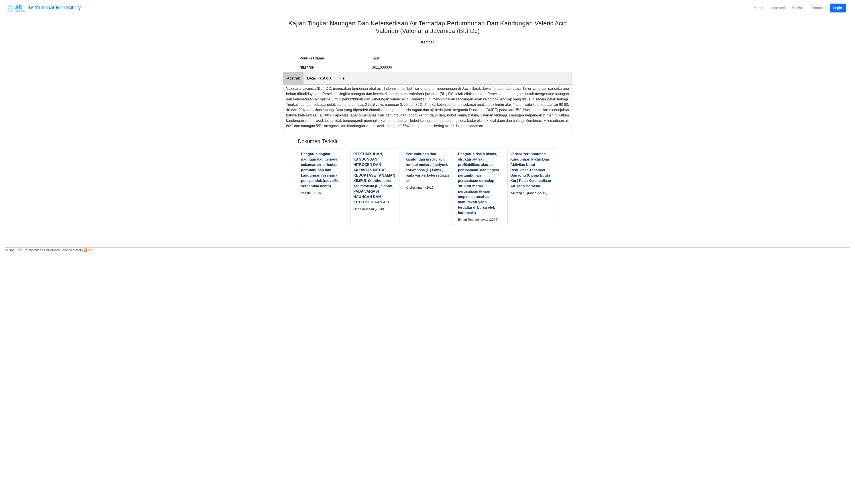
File (341, 78)
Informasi (777, 8)
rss (89, 250)
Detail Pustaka (319, 78)
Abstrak (293, 78)
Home (758, 8)
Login (837, 8)
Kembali (427, 42)
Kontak (817, 8)
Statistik (798, 8)
